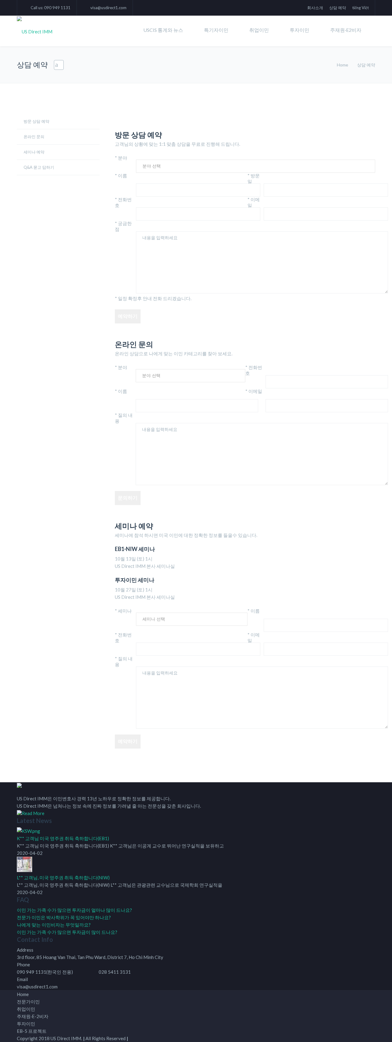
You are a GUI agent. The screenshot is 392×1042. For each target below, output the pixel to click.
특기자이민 (216, 30)
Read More (33, 813)
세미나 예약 (34, 151)
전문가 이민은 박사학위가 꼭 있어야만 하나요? (64, 917)
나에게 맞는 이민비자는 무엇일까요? (54, 924)
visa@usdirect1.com (108, 7)
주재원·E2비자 (345, 30)
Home (342, 64)
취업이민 (259, 30)
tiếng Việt (360, 7)
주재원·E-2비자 (32, 1016)
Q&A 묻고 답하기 (39, 167)
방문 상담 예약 (36, 121)
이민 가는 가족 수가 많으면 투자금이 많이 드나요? (67, 932)
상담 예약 (337, 7)
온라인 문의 (34, 136)
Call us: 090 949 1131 (50, 7)
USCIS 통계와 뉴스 (163, 30)
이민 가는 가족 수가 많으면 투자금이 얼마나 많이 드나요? (74, 910)
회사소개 (315, 7)
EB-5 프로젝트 (32, 1031)
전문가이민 (28, 1001)
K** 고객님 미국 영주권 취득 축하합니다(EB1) (63, 838)
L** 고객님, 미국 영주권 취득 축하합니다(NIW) (63, 877)
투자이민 (299, 30)
